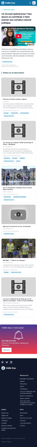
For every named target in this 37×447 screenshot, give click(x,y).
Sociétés (4, 423)
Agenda (22, 381)
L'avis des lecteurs (25, 423)
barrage (6, 113)
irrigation (22, 158)
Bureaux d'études (6, 425)
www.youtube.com (11, 65)
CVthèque (4, 420)
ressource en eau (7, 61)
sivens (18, 161)
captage (6, 272)
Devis (21, 415)
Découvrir (6, 350)
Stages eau (4, 415)
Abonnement (23, 413)
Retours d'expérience (26, 396)
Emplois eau (5, 413)
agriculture (7, 158)
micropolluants (24, 113)
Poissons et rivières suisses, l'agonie (15, 99)
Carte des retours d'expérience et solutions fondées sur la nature (27, 402)
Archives (22, 425)
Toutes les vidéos (9, 9)
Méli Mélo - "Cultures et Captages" (14, 260)
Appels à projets (25, 398)
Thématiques (24, 389)
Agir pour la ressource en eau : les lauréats (17, 226)
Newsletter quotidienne (27, 379)
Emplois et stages (6, 418)
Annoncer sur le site (26, 418)
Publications (23, 384)
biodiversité (14, 113)
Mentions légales (6, 441)
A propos (22, 420)
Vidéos (22, 386)
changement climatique (19, 197)
